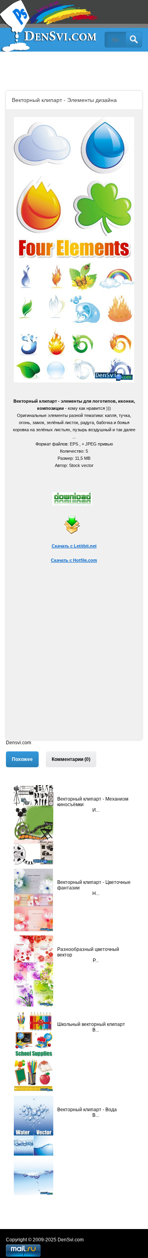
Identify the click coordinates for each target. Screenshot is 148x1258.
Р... (96, 960)
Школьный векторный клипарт (91, 1024)
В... (95, 1030)
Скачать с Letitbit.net (74, 546)
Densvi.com (18, 742)
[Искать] (134, 40)
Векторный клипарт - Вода (87, 1109)
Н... (95, 893)
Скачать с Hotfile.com (74, 560)
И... (95, 810)
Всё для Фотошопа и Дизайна (49, 26)
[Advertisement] (74, 665)
